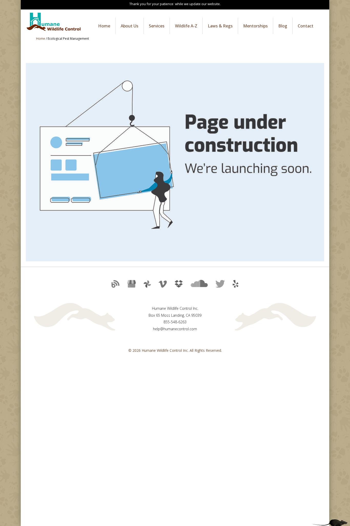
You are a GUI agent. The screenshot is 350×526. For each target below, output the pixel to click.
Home (104, 26)
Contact (305, 26)
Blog (282, 26)
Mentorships (255, 26)
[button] (114, 285)
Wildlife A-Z (186, 26)
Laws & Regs (220, 26)
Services (156, 26)
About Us (129, 26)
